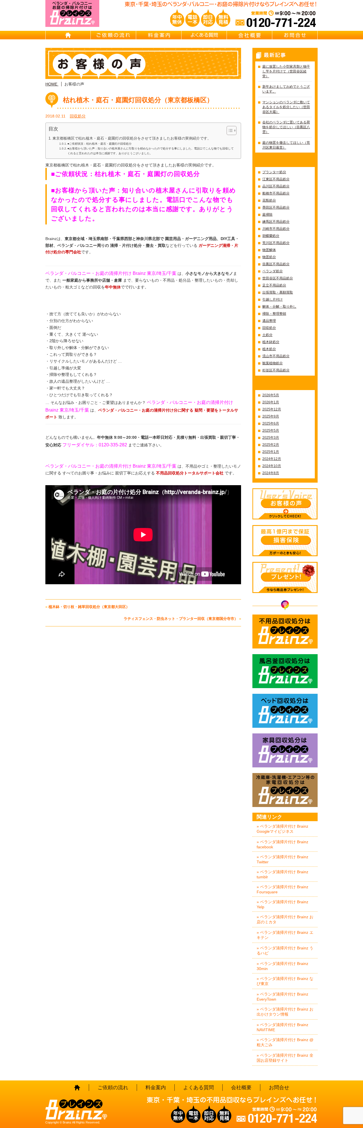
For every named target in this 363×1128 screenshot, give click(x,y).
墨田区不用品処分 (276, 207)
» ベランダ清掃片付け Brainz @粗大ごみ (285, 1042)
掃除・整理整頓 (274, 314)
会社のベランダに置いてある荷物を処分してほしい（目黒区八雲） (286, 127)
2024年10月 (271, 466)
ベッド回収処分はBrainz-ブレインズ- (285, 711)
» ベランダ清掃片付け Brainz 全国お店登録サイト (285, 1058)
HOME (68, 35)
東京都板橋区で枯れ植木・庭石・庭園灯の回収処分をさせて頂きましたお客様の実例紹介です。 (131, 138)
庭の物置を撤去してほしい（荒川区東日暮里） (286, 145)
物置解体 (269, 250)
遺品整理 (269, 321)
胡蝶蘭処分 (270, 236)
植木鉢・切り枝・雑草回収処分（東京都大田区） (89, 607)
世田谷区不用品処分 (277, 278)
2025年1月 (270, 452)
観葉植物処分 (272, 363)
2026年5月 (270, 395)
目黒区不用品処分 (276, 264)
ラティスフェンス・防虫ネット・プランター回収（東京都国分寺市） (181, 619)
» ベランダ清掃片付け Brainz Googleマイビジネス (282, 829)
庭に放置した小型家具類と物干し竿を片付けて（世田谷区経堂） (286, 71)
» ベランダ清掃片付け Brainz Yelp (282, 904)
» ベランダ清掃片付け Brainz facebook (282, 844)
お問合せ (295, 35)
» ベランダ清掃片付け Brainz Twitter (282, 859)
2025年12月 (271, 409)
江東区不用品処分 (276, 179)
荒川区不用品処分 (276, 243)
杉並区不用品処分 (276, 370)
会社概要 (249, 35)
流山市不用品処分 (276, 356)
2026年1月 (270, 402)
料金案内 (159, 35)
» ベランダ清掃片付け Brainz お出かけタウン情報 (285, 1011)
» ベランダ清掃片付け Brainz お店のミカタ (285, 919)
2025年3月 (270, 438)
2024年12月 (271, 459)
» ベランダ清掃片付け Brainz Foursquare (282, 889)
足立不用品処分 (274, 285)
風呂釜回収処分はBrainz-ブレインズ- (285, 671)
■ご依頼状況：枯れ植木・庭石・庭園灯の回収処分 (99, 143)
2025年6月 (270, 423)
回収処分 (78, 116)
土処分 (267, 335)
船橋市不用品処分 (276, 193)
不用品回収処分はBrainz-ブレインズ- (285, 631)
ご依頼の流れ (113, 35)
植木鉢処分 (270, 342)
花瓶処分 (269, 200)
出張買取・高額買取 (277, 292)
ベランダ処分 (272, 271)
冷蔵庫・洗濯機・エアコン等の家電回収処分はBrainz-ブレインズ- (285, 790)
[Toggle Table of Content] (228, 130)
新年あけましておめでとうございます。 (286, 89)
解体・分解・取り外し (279, 307)
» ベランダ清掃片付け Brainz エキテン (285, 935)
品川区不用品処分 (276, 186)
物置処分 (269, 257)
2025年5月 (270, 431)
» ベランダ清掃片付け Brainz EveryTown (282, 996)
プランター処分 (274, 172)
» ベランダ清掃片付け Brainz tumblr (282, 874)
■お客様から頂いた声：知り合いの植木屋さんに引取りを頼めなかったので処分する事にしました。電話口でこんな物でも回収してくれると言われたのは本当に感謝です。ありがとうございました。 (150, 151)
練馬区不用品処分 (276, 222)
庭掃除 (267, 215)
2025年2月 (270, 445)
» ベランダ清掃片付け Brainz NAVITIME (282, 1027)
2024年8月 (270, 473)
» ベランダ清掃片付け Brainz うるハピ (285, 950)
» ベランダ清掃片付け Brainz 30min (282, 966)
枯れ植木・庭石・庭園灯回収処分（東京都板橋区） (138, 100)
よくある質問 (204, 35)
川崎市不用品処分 (276, 229)
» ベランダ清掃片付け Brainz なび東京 (285, 981)
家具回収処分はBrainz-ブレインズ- (285, 750)
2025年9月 (270, 416)
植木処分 (269, 349)
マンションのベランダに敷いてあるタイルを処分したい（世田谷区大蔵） (286, 107)
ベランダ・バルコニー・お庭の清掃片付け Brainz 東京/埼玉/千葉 (110, 466)
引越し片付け (272, 299)
